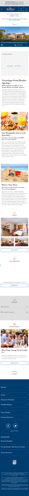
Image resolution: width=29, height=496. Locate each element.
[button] (1, 3)
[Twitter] (15, 426)
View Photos (14, 250)
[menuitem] (1, 9)
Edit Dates (12, 16)
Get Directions (14, 285)
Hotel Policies (18, 66)
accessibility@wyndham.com (6, 479)
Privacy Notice (15, 475)
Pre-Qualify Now (21, 4)
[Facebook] (8, 426)
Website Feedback (15, 431)
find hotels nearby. (16, 20)
